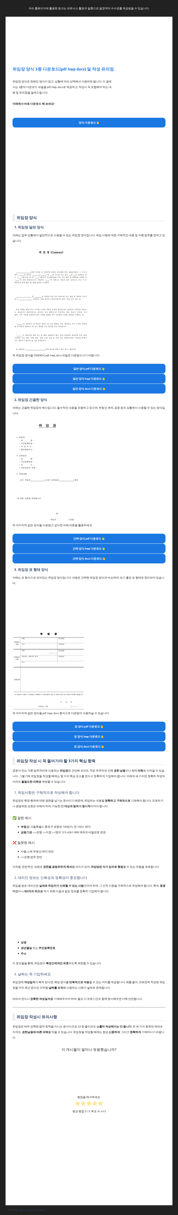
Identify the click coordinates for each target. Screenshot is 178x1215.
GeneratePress (39, 1210)
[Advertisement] (89, 44)
